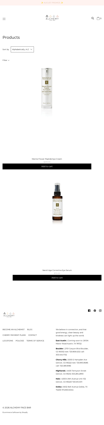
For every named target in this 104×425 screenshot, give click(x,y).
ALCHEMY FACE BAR (20, 407)
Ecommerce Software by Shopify (15, 412)
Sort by (6, 49)
